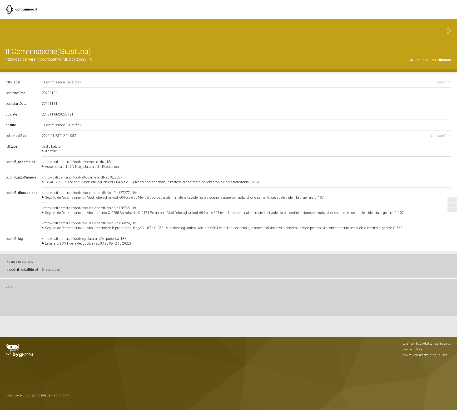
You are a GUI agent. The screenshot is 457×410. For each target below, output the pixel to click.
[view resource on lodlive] (449, 31)
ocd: (15, 93)
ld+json (442, 355)
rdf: (11, 146)
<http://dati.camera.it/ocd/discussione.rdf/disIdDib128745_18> (223, 210)
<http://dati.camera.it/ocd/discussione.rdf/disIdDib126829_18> (222, 225)
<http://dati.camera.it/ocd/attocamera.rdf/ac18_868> (150, 179)
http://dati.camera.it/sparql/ (433, 343)
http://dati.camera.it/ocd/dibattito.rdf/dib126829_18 (49, 59)
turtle (433, 355)
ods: (16, 136)
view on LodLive (412, 349)
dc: (11, 114)
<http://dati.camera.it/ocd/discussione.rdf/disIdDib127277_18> (183, 195)
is (22, 269)
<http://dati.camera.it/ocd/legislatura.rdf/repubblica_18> (86, 241)
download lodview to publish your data (38, 395)
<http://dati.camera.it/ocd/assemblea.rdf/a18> (80, 164)
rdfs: (13, 82)
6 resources (51, 269)
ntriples (423, 355)
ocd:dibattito (51, 149)
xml (415, 355)
